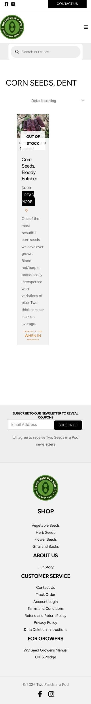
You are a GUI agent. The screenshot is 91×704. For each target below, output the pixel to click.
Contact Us (45, 587)
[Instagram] (13, 4)
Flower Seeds (45, 539)
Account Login (45, 601)
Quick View (33, 149)
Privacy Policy (45, 622)
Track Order (45, 594)
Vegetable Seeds (46, 525)
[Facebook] (6, 4)
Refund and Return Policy (45, 615)
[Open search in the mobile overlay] (45, 52)
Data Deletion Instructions (45, 629)
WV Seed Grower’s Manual (46, 650)
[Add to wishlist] (27, 210)
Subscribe (68, 425)
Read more (28, 198)
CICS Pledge (45, 657)
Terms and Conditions (46, 608)
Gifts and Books (45, 546)
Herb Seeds (45, 532)
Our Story (46, 567)
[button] (67, 4)
